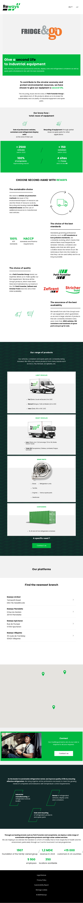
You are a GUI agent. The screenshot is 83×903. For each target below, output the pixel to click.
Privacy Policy (41, 880)
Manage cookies (41, 890)
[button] (54, 707)
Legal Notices (41, 875)
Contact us (41, 545)
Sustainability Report (41, 885)
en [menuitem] (70, 7)
